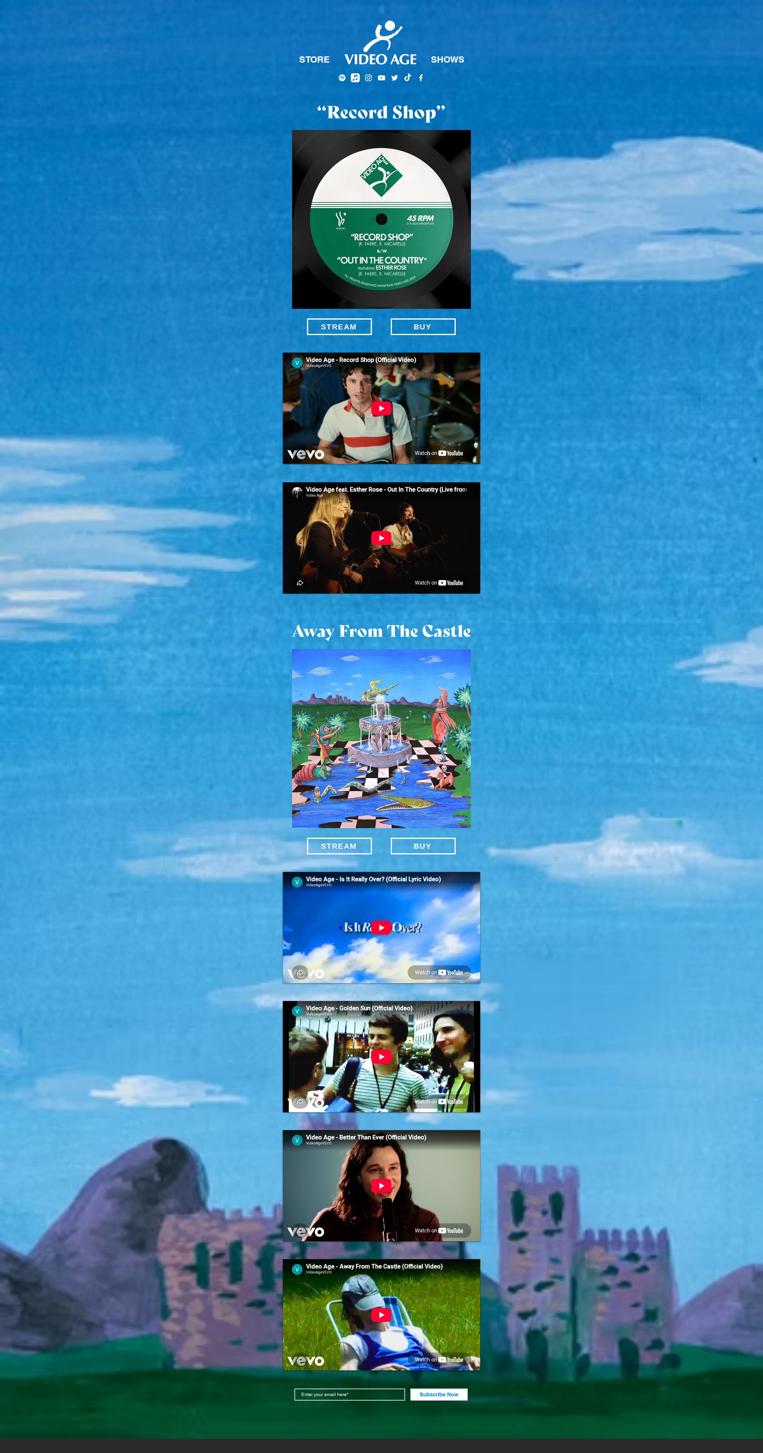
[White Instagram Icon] (368, 77)
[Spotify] (342, 77)
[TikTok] (407, 77)
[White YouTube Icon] (381, 77)
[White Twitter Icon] (394, 77)
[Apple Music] (355, 77)
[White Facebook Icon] (420, 77)
